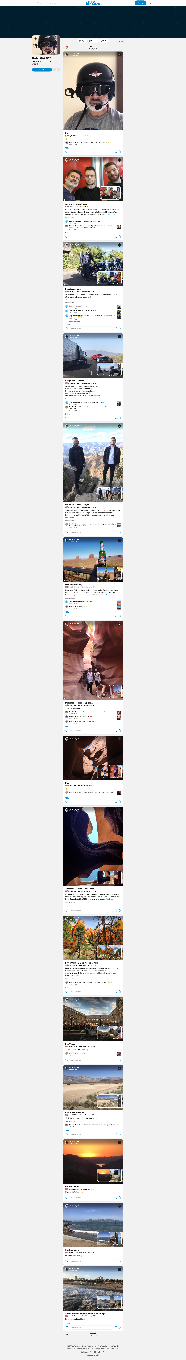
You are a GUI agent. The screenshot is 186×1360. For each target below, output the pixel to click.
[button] (150, 3)
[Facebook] (95, 1352)
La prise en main (73, 289)
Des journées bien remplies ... (79, 702)
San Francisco (72, 1250)
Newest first (119, 41)
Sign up (140, 3)
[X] (103, 1352)
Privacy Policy (82, 1349)
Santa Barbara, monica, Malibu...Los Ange (85, 1313)
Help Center (105, 1349)
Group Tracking (114, 1346)
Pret (67, 133)
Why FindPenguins (101, 1346)
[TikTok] (99, 1352)
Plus (67, 783)
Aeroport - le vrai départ (77, 204)
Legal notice (115, 1349)
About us (90, 1346)
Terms (74, 1349)
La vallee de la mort (74, 1112)
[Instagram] (91, 1352)
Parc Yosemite (72, 1186)
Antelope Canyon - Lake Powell (80, 888)
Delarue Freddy (73, 55)
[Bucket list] (58, 70)
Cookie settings (94, 1349)
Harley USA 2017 (41, 58)
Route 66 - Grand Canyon (77, 504)
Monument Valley (73, 584)
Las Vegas (70, 1044)
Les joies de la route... (75, 380)
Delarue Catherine (75, 221)
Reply (75, 144)
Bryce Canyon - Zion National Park (81, 963)
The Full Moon (73, 142)
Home (84, 1346)
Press (69, 1349)
